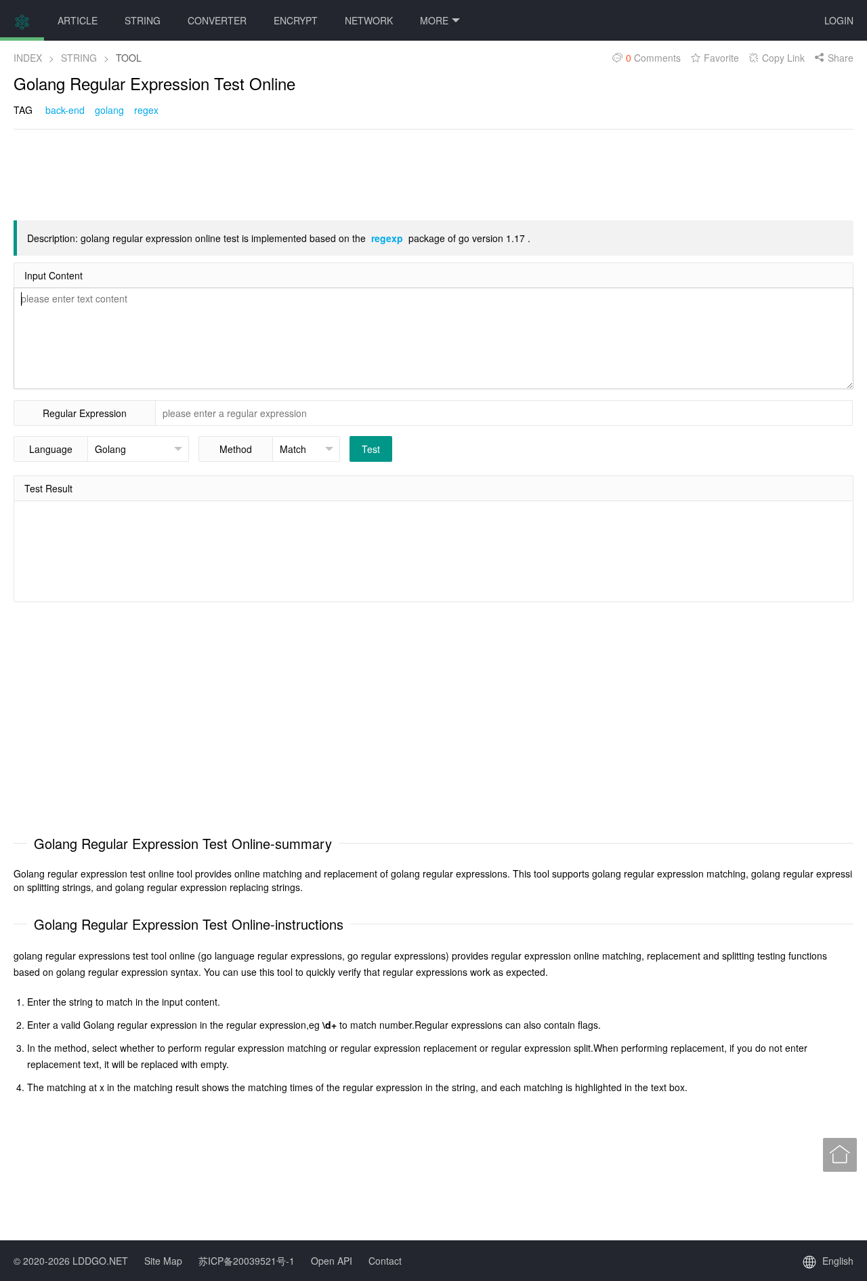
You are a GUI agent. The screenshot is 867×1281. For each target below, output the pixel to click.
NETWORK (369, 20)
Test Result (48, 488)
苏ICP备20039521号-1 (246, 1260)
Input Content (53, 275)
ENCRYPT (296, 20)
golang (109, 110)
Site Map (163, 1260)
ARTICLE (78, 20)
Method (235, 449)
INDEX (28, 57)
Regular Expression (85, 413)
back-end (65, 110)
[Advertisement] (260, 173)
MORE (434, 20)
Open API (331, 1260)
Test (371, 449)
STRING (143, 20)
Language (50, 449)
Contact (385, 1260)
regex (146, 110)
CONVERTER (217, 20)
